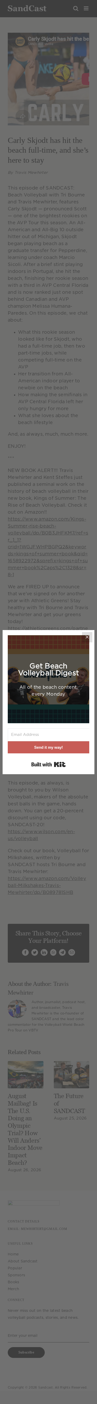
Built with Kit (48, 764)
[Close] (87, 637)
